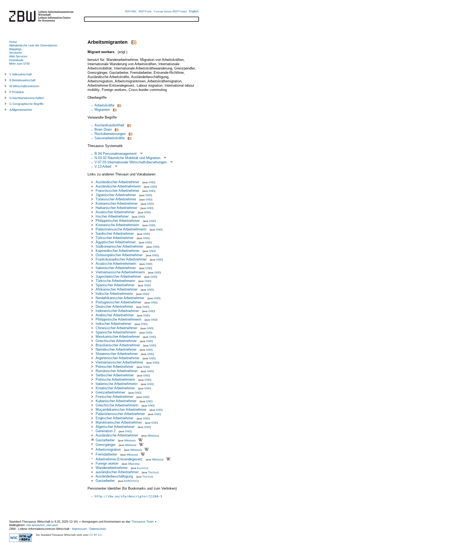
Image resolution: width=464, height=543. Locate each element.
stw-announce (35, 525)
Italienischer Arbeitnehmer (116, 268)
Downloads (16, 60)
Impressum (79, 528)
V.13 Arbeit (103, 166)
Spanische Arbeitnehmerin (116, 332)
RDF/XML (130, 11)
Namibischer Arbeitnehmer (116, 349)
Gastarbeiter (105, 440)
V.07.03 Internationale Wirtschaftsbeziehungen (131, 162)
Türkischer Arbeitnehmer (114, 238)
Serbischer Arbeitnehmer (115, 375)
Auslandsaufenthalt (109, 125)
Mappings (15, 49)
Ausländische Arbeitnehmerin (118, 186)
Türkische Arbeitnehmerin (115, 281)
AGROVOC (131, 480)
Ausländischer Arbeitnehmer (117, 182)
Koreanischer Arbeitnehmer (116, 203)
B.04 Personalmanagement (116, 154)
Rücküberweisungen (110, 134)
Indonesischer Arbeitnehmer (117, 311)
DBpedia (133, 463)
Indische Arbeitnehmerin (114, 294)
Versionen (15, 52)
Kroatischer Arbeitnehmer (115, 388)
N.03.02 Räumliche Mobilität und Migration (127, 158)
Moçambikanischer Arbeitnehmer (121, 410)
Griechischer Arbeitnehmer (116, 341)
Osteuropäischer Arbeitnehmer (119, 255)
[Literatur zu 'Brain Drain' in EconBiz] (116, 129)
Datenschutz (97, 528)
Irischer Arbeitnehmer (112, 216)
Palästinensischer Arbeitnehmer (120, 414)
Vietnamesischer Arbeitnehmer (119, 362)
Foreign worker (107, 463)
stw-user (52, 525)
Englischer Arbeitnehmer (114, 418)
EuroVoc (142, 468)
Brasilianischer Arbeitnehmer (118, 345)
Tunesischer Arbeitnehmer (116, 199)
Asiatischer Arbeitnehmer (115, 212)
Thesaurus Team (142, 521)
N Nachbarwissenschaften (26, 98)
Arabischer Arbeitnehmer (115, 315)
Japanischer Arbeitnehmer (116, 195)
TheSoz (153, 472)
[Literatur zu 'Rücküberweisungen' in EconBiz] (130, 134)
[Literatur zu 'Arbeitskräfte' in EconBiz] (119, 105)
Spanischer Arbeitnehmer (115, 285)
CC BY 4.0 (95, 535)
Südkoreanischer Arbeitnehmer (119, 246)
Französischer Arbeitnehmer (117, 191)
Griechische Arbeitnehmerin (117, 405)
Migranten (102, 110)
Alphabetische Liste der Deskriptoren (33, 45)
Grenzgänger (105, 445)
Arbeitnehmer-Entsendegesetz (119, 459)
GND (151, 182)
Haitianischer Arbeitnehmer (116, 208)
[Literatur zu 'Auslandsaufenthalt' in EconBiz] (128, 125)
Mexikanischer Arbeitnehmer (118, 337)
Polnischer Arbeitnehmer (114, 367)
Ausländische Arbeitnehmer (117, 435)
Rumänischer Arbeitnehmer (116, 371)
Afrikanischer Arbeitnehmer (116, 289)
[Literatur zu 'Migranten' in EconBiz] (114, 110)
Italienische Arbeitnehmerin (116, 384)
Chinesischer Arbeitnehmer (116, 328)
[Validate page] (21, 540)
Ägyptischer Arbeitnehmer (116, 242)
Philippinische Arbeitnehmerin (118, 319)
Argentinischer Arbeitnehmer (117, 358)
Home (13, 41)
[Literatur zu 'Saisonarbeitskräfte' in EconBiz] (129, 138)
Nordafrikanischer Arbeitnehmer (120, 298)
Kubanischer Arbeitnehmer (116, 401)
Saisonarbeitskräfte (110, 138)
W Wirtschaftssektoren (24, 86)
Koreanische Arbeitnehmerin (117, 225)
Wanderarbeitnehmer (112, 468)
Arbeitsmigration (108, 449)
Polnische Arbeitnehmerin (115, 379)
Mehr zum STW (19, 63)
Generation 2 (105, 431)
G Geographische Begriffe (26, 103)
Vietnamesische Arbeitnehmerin (120, 272)
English (193, 11)
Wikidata (152, 435)
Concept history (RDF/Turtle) (170, 11)
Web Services (18, 56)
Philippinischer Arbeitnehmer (118, 221)
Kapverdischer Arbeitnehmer (117, 251)
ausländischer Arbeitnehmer (117, 472)
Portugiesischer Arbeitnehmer (118, 302)
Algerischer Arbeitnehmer (115, 427)
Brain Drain (103, 129)
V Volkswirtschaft (20, 74)
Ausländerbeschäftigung (114, 476)
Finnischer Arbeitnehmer (114, 397)
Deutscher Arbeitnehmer (114, 306)
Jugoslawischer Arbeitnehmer (118, 276)
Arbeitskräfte (104, 105)
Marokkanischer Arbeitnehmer (119, 422)
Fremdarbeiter (106, 454)
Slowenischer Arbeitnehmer (117, 354)
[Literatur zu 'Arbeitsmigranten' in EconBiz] (133, 42)
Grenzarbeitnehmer (110, 392)
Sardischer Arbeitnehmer (115, 234)
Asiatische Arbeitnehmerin (116, 264)
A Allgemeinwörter (20, 109)
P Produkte (16, 92)
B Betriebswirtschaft (22, 80)
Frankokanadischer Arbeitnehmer (121, 259)
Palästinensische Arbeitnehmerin (121, 229)
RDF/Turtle (145, 11)
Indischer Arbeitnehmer (113, 324)
